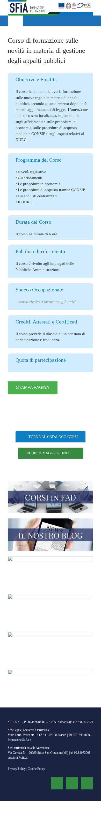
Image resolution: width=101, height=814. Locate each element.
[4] (50, 596)
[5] (50, 671)
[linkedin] (72, 783)
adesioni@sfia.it (17, 757)
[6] (50, 634)
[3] (50, 558)
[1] (50, 482)
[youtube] (87, 783)
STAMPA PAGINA (32, 387)
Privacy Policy (17, 769)
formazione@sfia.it (19, 740)
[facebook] (57, 783)
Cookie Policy (36, 769)
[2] (50, 520)
